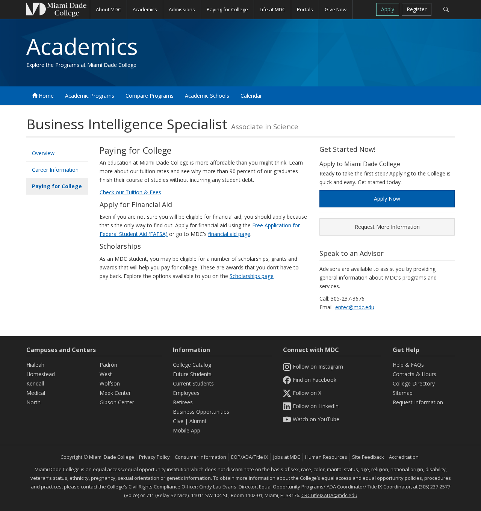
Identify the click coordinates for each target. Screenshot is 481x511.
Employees (186, 392)
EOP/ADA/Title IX (249, 457)
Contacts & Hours (414, 374)
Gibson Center (117, 402)
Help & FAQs (408, 364)
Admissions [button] (182, 9)
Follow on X (307, 392)
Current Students (193, 383)
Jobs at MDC (286, 457)
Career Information (55, 169)
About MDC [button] (108, 9)
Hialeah (35, 364)
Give (178, 421)
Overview (43, 153)
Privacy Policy (154, 457)
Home (45, 95)
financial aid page (229, 233)
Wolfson (110, 383)
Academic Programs (89, 95)
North (33, 402)
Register (417, 9)
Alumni (197, 421)
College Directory (414, 383)
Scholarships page (252, 276)
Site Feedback (368, 457)
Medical (35, 392)
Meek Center (115, 392)
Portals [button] (305, 9)
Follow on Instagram (318, 366)
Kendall (35, 383)
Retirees (183, 402)
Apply (387, 9)
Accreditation (404, 457)
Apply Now (387, 198)
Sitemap (403, 392)
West (106, 374)
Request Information (418, 402)
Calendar (251, 95)
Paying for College (57, 186)
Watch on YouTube (316, 419)
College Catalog (192, 364)
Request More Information (387, 226)
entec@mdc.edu (354, 307)
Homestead (40, 374)
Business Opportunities (201, 411)
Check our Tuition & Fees (130, 192)
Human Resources (326, 457)
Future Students (192, 374)
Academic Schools (207, 95)
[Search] (445, 9)
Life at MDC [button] (272, 9)
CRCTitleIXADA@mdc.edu (329, 495)
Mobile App (186, 430)
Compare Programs (150, 95)
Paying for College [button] (227, 9)
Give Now (335, 9)
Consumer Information (200, 457)
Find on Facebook (314, 379)
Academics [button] (145, 9)
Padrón (108, 364)
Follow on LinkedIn (316, 406)
